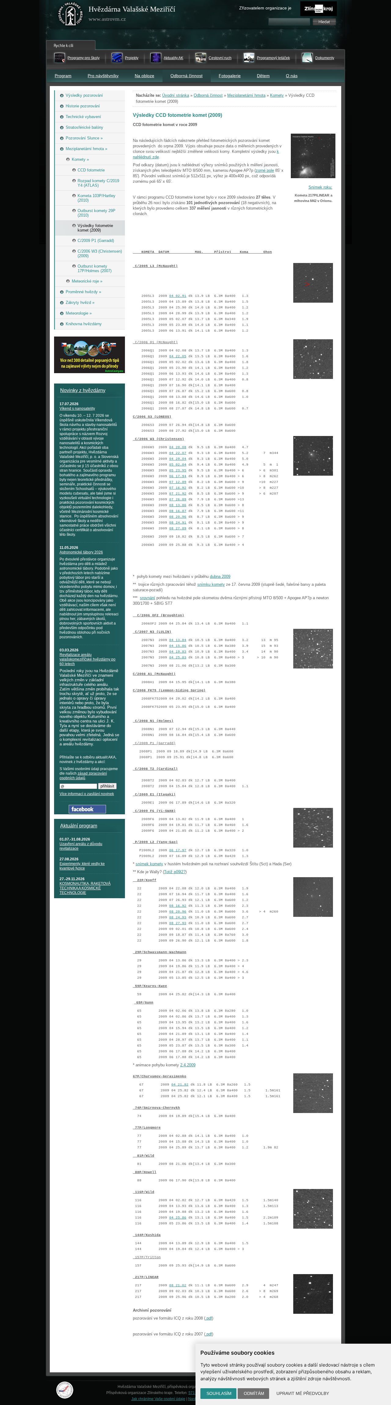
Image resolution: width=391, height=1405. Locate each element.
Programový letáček (273, 58)
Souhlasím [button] (219, 1393)
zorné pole (265, 170)
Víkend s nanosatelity (77, 408)
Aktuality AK (173, 58)
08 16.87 (177, 511)
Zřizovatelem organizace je (265, 7)
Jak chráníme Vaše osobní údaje (158, 1399)
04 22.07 (177, 453)
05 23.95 (177, 470)
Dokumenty (324, 58)
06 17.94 (177, 476)
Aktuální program (78, 825)
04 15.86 (177, 646)
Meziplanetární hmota (246, 95)
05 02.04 (177, 465)
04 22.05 (177, 356)
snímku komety (211, 584)
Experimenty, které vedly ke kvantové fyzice (82, 866)
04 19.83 (177, 652)
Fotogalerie (230, 75)
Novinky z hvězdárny (82, 390)
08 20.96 (177, 517)
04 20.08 (177, 447)
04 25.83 (177, 657)
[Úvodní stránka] (70, 15)
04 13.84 (177, 640)
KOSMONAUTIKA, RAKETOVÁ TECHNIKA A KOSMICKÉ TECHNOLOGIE (85, 888)
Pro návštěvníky (103, 75)
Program (63, 75)
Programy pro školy (84, 58)
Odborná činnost (186, 75)
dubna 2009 (220, 576)
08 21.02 (177, 1285)
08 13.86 (177, 505)
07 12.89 (177, 482)
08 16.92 (177, 906)
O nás (292, 75)
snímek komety (149, 864)
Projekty (131, 58)
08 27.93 (177, 923)
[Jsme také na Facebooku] (87, 812)
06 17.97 (177, 850)
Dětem (263, 75)
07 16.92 (177, 488)
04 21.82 (179, 1084)
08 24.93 (177, 917)
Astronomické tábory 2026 (81, 552)
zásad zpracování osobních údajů (83, 775)
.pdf (208, 1318)
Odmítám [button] (254, 1393)
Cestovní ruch (220, 58)
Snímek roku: (320, 187)
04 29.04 (177, 459)
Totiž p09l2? (174, 872)
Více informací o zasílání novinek (87, 794)
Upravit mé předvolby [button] (302, 1393)
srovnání (147, 598)
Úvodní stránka (175, 95)
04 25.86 (177, 1217)
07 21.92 (177, 493)
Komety (277, 95)
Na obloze (144, 75)
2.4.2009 (188, 1065)
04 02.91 (177, 296)
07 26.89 (177, 499)
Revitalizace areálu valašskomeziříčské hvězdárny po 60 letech (87, 659)
